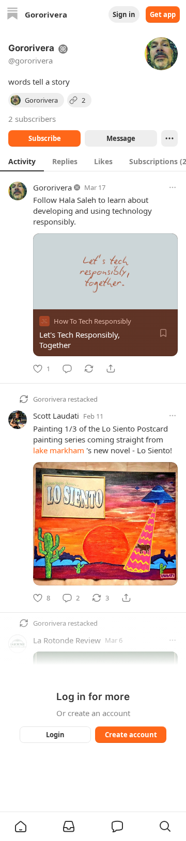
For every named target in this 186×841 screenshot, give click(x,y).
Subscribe (44, 138)
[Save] (163, 333)
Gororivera (52, 187)
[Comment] (67, 368)
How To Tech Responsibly (92, 321)
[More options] (172, 187)
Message (120, 138)
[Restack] (89, 368)
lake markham (58, 450)
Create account (131, 734)
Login (55, 734)
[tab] (22, 161)
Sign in (124, 14)
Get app (163, 14)
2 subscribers (32, 119)
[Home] (12, 14)
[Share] (110, 368)
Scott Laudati (56, 415)
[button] (20, 826)
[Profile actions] (169, 138)
